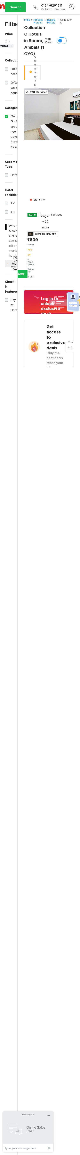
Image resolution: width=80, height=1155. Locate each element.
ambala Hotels (38, 21)
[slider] (8, 41)
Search (16, 7)
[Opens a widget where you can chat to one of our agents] (28, 1132)
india (27, 19)
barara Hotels (51, 21)
